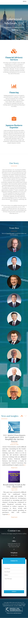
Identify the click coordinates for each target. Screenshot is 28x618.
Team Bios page (10, 233)
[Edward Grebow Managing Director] (14, 245)
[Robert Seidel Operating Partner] (14, 282)
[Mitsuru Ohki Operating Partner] (14, 300)
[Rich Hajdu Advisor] (14, 393)
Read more (14, 468)
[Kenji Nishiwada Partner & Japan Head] (14, 263)
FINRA (20, 605)
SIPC (24, 605)
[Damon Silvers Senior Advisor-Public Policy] (14, 356)
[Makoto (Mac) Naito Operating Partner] (14, 319)
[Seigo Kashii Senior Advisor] (14, 374)
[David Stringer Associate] (14, 337)
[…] (24, 465)
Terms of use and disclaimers (14, 613)
